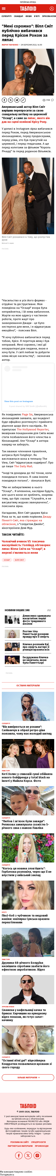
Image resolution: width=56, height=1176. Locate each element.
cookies (28, 1171)
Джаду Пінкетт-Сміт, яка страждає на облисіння (26, 520)
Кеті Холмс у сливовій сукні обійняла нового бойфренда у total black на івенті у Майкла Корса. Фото (27, 777)
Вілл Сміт (19, 560)
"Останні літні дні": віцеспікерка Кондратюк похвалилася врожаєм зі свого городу (27, 1064)
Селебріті (6, 16)
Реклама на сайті (19, 1142)
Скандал (18, 16)
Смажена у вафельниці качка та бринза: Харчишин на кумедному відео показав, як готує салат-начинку (24, 1015)
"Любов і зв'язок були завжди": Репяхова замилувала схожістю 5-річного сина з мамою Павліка (25, 825)
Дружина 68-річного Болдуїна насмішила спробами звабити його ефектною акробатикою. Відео (26, 966)
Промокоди (41, 1146)
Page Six (27, 414)
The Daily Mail (23, 466)
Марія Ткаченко (10, 45)
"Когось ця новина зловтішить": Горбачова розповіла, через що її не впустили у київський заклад (27, 872)
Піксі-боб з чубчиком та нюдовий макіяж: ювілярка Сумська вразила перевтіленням (25, 919)
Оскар (7, 560)
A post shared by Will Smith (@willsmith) (28, 406)
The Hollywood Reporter (32, 429)
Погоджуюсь (7, 1174)
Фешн (28, 16)
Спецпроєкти (38, 1142)
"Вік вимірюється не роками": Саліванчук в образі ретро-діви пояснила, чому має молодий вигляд (27, 730)
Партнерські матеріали (20, 1146)
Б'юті (37, 16)
